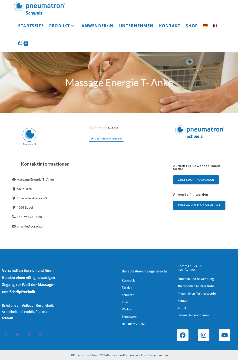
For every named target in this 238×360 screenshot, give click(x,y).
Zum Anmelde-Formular (199, 205)
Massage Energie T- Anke (35, 179)
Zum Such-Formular (196, 179)
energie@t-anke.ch (30, 226)
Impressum (115, 355)
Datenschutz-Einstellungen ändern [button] (146, 355)
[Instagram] (203, 335)
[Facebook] (182, 335)
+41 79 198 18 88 (29, 217)
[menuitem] (205, 25)
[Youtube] (224, 335)
